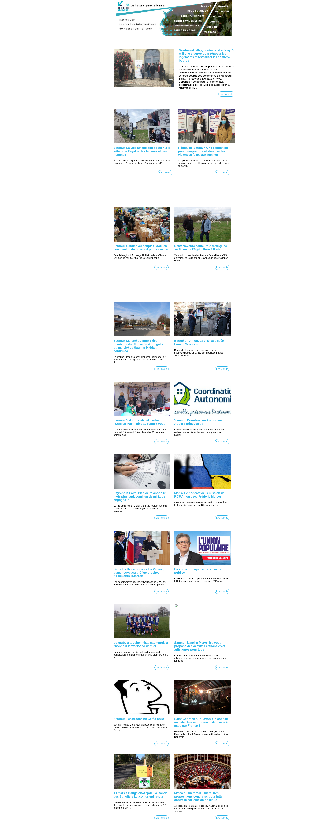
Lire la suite (226, 94)
